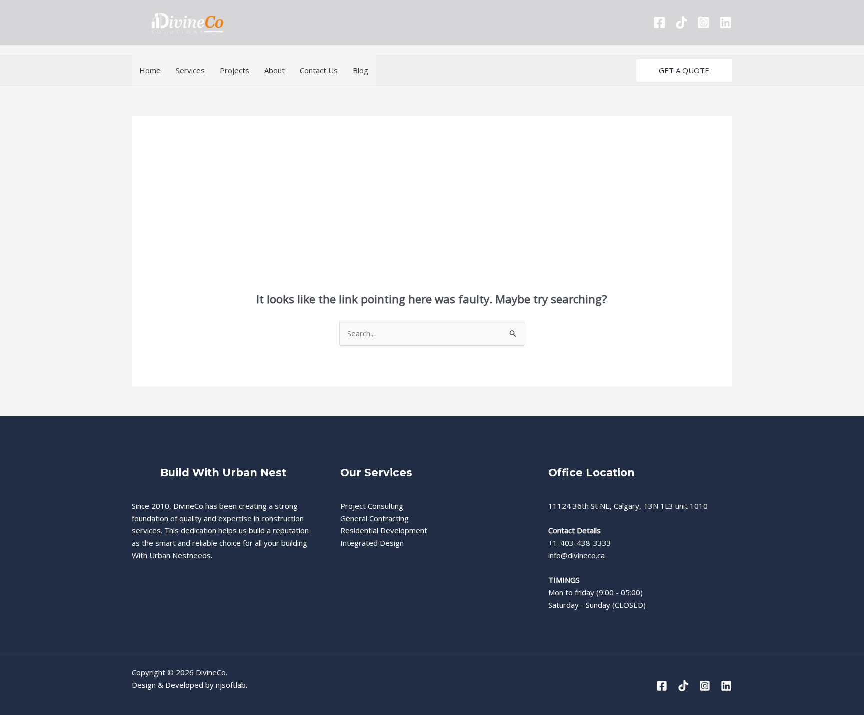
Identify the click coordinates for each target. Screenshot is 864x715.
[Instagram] (704, 22)
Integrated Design (372, 543)
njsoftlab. (232, 685)
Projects (235, 70)
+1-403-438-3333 (580, 543)
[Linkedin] (726, 22)
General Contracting (374, 518)
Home (150, 70)
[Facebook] (660, 22)
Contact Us (319, 70)
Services (190, 70)
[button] (684, 70)
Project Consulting (372, 506)
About (274, 70)
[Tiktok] (682, 22)
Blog (360, 70)
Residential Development (384, 530)
